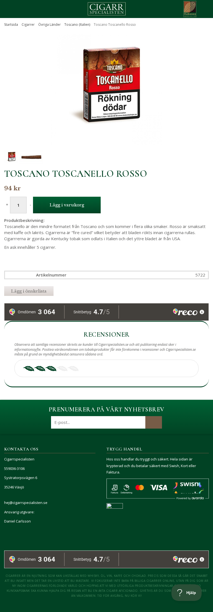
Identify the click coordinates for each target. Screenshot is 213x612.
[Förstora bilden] (106, 136)
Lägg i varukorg (67, 205)
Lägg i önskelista (29, 291)
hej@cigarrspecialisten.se (25, 502)
